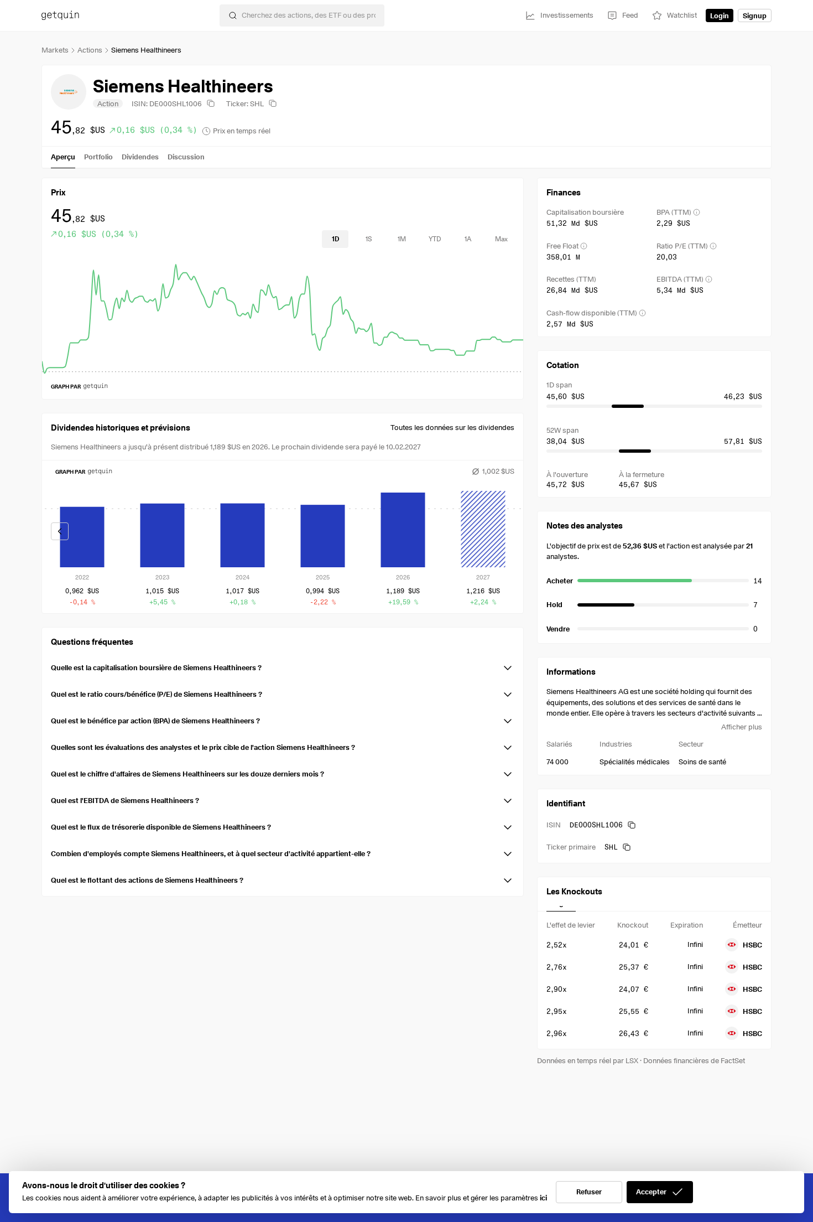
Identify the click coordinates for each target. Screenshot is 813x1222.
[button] (282, 666)
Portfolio (98, 156)
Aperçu (63, 156)
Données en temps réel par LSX (587, 1060)
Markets (55, 49)
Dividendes (140, 156)
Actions (89, 49)
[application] (282, 317)
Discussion (186, 156)
